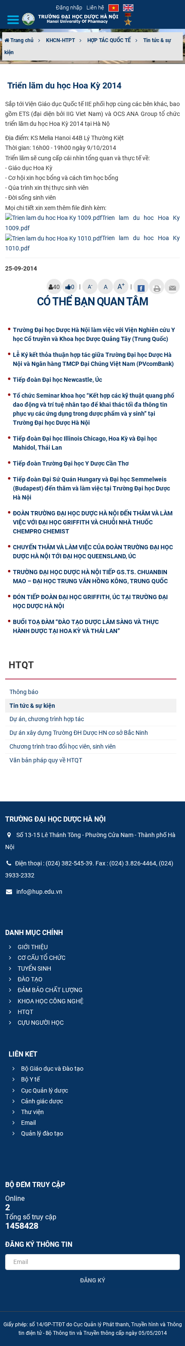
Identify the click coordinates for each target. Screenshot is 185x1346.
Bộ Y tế (30, 1079)
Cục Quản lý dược (44, 1090)
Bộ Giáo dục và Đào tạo (51, 1068)
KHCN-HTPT (60, 40)
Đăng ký (92, 1280)
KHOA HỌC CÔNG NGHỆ (49, 1001)
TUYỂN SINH (33, 968)
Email (28, 1122)
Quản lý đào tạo (41, 1133)
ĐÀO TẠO (29, 979)
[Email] (172, 286)
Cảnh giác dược (41, 1101)
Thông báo (23, 691)
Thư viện (32, 1111)
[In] (156, 286)
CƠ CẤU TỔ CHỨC (40, 957)
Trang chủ (21, 40)
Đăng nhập (69, 7)
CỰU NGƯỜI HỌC (40, 1022)
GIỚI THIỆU (32, 947)
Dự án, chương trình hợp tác (46, 719)
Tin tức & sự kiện (32, 705)
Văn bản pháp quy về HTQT (45, 760)
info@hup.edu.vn (38, 891)
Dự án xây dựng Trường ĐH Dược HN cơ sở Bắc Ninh (78, 732)
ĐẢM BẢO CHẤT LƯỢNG (49, 990)
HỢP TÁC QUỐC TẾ (109, 40)
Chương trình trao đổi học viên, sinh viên (62, 746)
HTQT (24, 1011)
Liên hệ (95, 7)
